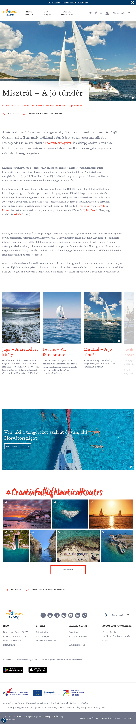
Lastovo (6, 210)
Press (71, 640)
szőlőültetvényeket (58, 143)
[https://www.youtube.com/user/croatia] (70, 615)
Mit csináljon (42, 632)
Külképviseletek (77, 645)
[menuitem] (13, 670)
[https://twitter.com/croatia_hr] (57, 615)
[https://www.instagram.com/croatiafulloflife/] (50, 615)
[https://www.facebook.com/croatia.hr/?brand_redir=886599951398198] (43, 615)
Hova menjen (43, 636)
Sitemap (127, 718)
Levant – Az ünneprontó (54, 352)
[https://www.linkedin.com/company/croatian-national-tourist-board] (77, 615)
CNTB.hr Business (78, 636)
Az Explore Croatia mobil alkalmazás (68, 2)
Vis (88, 205)
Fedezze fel (11, 446)
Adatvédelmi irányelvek (112, 718)
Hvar (80, 205)
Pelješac (18, 214)
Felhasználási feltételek (90, 718)
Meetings (73, 632)
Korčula (101, 205)
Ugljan (86, 210)
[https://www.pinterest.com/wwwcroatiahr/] (64, 615)
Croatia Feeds (109, 632)
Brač (93, 210)
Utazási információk (46, 640)
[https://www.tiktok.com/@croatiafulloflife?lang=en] (84, 615)
